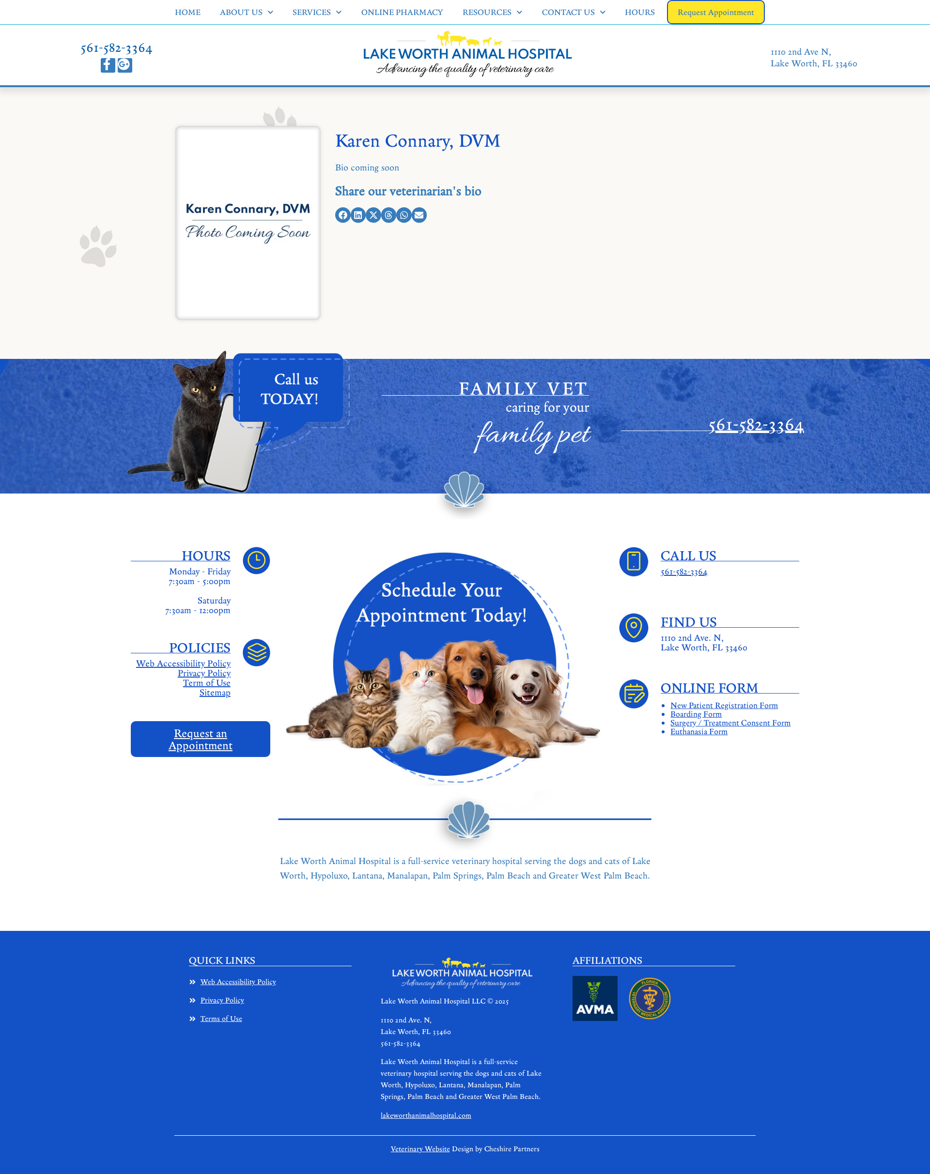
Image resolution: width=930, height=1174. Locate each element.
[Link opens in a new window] (595, 998)
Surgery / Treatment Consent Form (730, 722)
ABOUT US (241, 12)
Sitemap (215, 692)
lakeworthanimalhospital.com (426, 1115)
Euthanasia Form (699, 731)
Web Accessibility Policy (183, 663)
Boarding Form (696, 714)
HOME (188, 12)
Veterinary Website (420, 1148)
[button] (343, 215)
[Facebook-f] (108, 65)
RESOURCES (487, 12)
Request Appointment (716, 12)
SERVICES (312, 12)
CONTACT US (568, 12)
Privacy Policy (204, 673)
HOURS (640, 12)
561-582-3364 (116, 47)
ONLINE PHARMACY (402, 12)
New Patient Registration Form (724, 705)
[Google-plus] (125, 65)
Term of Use (207, 682)
